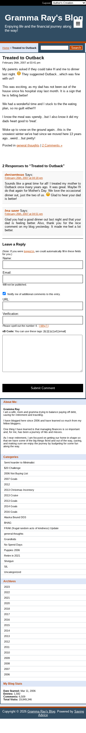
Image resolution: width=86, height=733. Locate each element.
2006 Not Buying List (16, 473)
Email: (7, 272)
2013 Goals (10, 500)
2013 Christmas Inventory (19, 489)
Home (5, 47)
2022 (7, 592)
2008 (7, 663)
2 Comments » (52, 145)
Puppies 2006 (12, 550)
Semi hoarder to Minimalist (19, 462)
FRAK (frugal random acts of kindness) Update (31, 528)
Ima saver (12, 210)
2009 (7, 658)
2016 (7, 619)
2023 (7, 586)
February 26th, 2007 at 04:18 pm (24, 177)
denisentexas (14, 174)
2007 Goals (10, 478)
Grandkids (10, 539)
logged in (29, 251)
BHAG (7, 522)
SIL (6, 566)
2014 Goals (10, 506)
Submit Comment (43, 388)
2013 (7, 636)
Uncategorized (12, 572)
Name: (7, 258)
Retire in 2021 (12, 555)
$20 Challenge (12, 468)
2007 (7, 669)
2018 (7, 608)
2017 (7, 614)
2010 (7, 652)
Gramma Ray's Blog (41, 711)
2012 (7, 484)
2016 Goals (10, 511)
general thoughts (13, 533)
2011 (7, 647)
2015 (7, 625)
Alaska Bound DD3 (15, 517)
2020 (7, 603)
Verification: (11, 314)
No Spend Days (13, 544)
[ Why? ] (43, 325)
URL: (6, 299)
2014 (7, 630)
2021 (7, 597)
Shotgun (9, 561)
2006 (7, 674)
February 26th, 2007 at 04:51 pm (24, 213)
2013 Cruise (11, 495)
